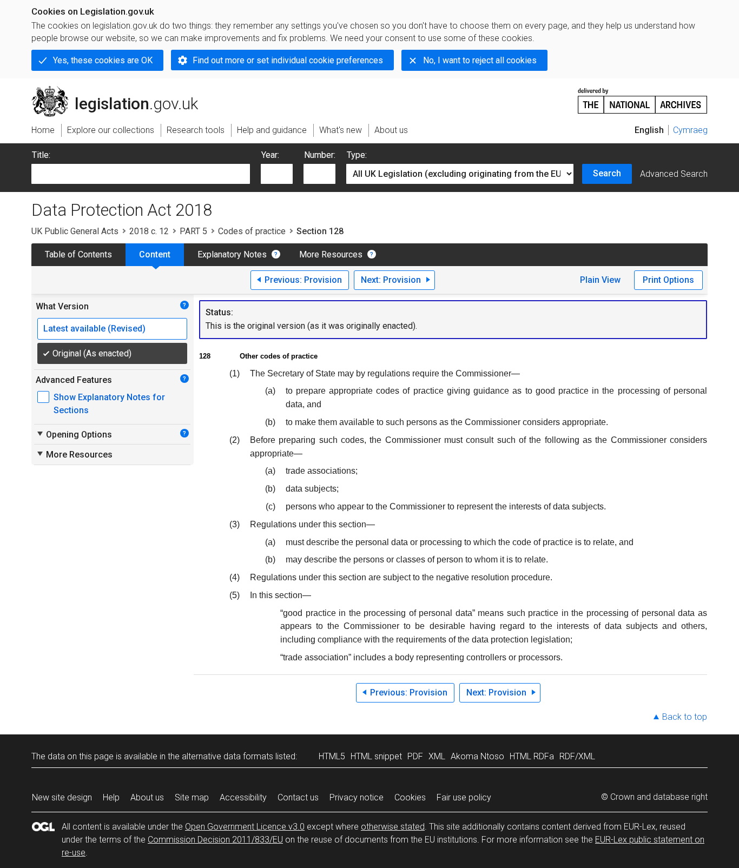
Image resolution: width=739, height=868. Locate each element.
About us (147, 797)
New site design (62, 797)
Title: (41, 155)
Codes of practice (252, 231)
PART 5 (193, 231)
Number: (319, 155)
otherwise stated (393, 826)
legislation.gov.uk (120, 90)
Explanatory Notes (232, 254)
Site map (192, 797)
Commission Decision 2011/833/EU (215, 839)
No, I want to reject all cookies (480, 60)
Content (154, 254)
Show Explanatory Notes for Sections (109, 403)
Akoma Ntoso (477, 756)
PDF (415, 756)
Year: (270, 155)
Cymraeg (690, 130)
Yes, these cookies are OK (103, 60)
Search (607, 173)
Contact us (298, 797)
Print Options (668, 280)
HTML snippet (376, 756)
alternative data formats (227, 756)
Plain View (600, 280)
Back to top (684, 717)
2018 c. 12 (149, 231)
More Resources (330, 254)
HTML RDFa (532, 756)
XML (436, 756)
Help (111, 797)
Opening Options (74, 434)
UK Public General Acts (74, 231)
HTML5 (332, 756)
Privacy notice (356, 797)
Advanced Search (674, 174)
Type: (357, 155)
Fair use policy (464, 797)
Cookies (410, 797)
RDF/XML (577, 756)
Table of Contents (78, 254)
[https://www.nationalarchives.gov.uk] (643, 96)
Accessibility (243, 797)
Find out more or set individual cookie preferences (288, 60)
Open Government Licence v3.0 (245, 826)
